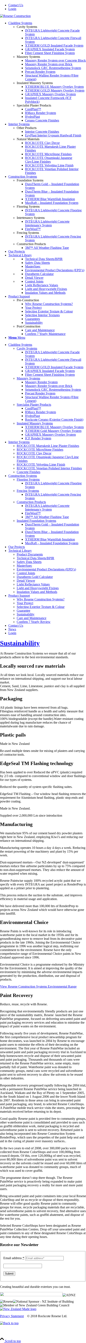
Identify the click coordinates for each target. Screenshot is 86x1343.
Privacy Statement (12, 1316)
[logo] (15, 16)
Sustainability (20, 643)
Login (12, 9)
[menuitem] (47, 5)
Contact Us (15, 5)
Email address (13, 1258)
